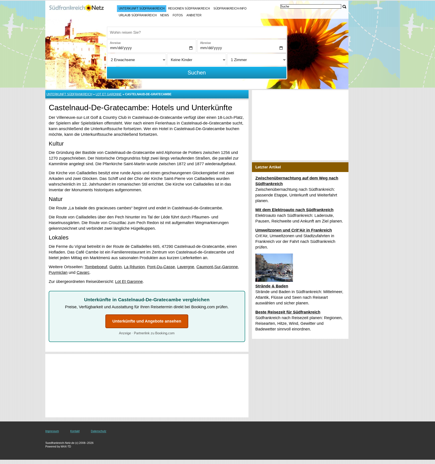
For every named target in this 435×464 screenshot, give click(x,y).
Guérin (115, 267)
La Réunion (134, 267)
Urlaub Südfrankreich (138, 15)
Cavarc (83, 272)
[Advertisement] (147, 385)
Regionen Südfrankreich (189, 8)
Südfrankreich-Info (229, 8)
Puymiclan (58, 272)
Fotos (178, 15)
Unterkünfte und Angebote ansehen (146, 321)
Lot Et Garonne (109, 94)
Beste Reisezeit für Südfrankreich (287, 312)
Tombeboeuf (96, 267)
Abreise (205, 43)
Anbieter (193, 15)
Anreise (115, 43)
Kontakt (75, 431)
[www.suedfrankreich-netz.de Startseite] (76, 9)
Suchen (197, 72)
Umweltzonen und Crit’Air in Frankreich (293, 230)
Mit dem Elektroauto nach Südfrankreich (294, 210)
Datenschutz (98, 431)
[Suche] (344, 6)
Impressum (52, 431)
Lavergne (185, 267)
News (164, 15)
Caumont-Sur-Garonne (217, 267)
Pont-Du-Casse (161, 267)
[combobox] (196, 32)
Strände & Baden (271, 286)
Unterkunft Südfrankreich (141, 8)
